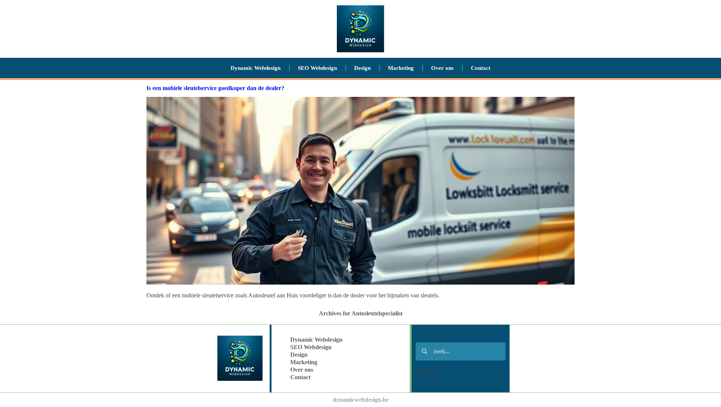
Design (362, 68)
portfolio (426, 371)
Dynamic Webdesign (256, 68)
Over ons (442, 68)
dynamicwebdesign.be (361, 399)
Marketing (401, 68)
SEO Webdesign (317, 68)
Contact (480, 68)
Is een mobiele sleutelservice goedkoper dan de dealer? (215, 88)
